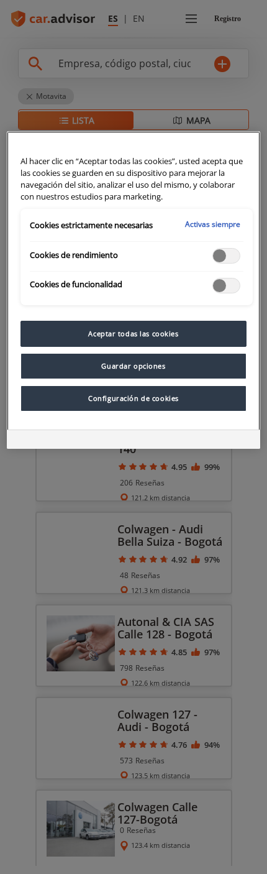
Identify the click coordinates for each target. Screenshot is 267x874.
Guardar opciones (133, 365)
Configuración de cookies (133, 398)
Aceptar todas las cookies (133, 333)
